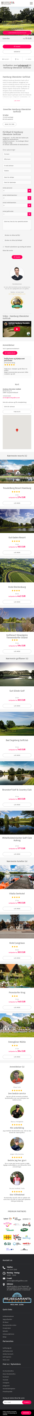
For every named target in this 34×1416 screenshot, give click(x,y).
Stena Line (6, 1360)
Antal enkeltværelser (9, 202)
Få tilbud (5, 1322)
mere (29, 59)
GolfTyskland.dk (8, 1351)
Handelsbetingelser (9, 1388)
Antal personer (7, 188)
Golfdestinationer (8, 1316)
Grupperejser (7, 1328)
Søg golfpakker (7, 1319)
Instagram (6, 1383)
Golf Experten (7, 1357)
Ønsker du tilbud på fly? (12, 235)
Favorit (6, 59)
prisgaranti (6, 1386)
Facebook (6, 1377)
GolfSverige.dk (7, 1348)
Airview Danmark (8, 1354)
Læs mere (17, 100)
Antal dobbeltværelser (10, 195)
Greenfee (17, 52)
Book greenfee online (9, 1325)
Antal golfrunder (8, 211)
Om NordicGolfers (8, 1371)
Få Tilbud (17, 46)
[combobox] (17, 191)
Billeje (4, 1337)
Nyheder (5, 1331)
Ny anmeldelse (10, 353)
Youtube (5, 1380)
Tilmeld (26, 1402)
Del (17, 59)
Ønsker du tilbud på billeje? (13, 240)
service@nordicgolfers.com (17, 294)
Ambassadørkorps (8, 1334)
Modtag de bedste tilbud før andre (14, 1398)
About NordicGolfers (9, 1374)
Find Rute (17, 412)
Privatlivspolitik (7, 1391)
